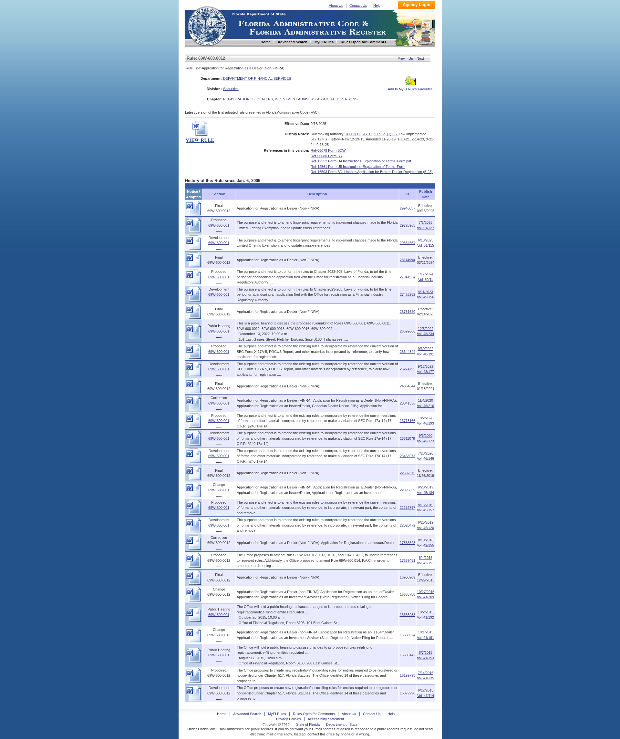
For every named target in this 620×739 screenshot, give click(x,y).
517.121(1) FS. (386, 134)
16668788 (407, 594)
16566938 (407, 615)
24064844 (407, 386)
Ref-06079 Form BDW (328, 150)
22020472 (407, 525)
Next (420, 58)
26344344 (407, 352)
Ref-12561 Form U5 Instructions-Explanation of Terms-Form (358, 167)
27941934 (407, 277)
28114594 (407, 260)
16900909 (407, 577)
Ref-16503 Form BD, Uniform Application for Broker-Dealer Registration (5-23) (372, 172)
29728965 (407, 225)
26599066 (407, 331)
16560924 (407, 635)
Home (207, 25)
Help (376, 5)
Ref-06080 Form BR (326, 156)
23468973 (407, 456)
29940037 (407, 208)
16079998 (407, 693)
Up (411, 58)
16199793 (407, 675)
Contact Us (358, 5)
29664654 (407, 243)
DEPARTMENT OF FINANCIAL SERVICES (257, 78)
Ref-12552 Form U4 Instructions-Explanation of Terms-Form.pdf (361, 161)
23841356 (407, 403)
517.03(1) (352, 134)
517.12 (367, 134)
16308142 (407, 655)
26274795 (407, 369)
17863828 (407, 543)
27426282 (407, 294)
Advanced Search (247, 714)
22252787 (407, 507)
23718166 (407, 421)
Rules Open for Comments (314, 714)
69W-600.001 (218, 225)
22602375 (407, 473)
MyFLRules (277, 714)
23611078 (407, 438)
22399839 (407, 490)
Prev (402, 58)
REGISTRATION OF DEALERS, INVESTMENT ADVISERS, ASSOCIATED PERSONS (290, 99)
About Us (336, 5)
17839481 (407, 560)
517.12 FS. (319, 139)
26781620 (407, 311)
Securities (231, 89)
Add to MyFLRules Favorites (410, 89)
